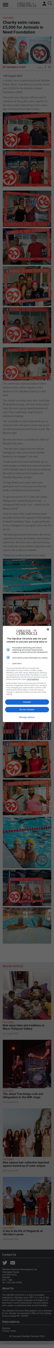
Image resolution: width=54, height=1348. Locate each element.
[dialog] (27, 674)
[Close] (48, 629)
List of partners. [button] (33, 679)
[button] (27, 663)
